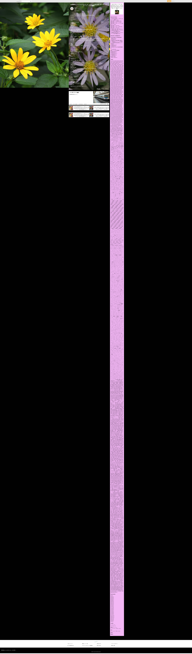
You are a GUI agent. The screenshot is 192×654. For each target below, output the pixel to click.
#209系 (70, 104)
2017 (111, 607)
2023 (111, 600)
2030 (111, 595)
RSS (112, 634)
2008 (111, 617)
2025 (111, 598)
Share (107, 88)
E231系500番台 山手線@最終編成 (116, 37)
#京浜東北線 (81, 104)
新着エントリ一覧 (85, 643)
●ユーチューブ (113, 625)
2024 (111, 599)
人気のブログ (99, 643)
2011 (111, 614)
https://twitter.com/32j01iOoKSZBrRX (79, 13)
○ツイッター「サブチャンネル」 (116, 628)
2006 (111, 619)
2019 (111, 604)
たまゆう (75, 7)
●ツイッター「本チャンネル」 (116, 631)
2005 (111, 621)
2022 (111, 601)
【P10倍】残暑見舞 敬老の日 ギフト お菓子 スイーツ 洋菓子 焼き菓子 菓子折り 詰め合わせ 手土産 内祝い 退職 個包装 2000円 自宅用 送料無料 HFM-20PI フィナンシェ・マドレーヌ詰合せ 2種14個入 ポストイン (81, 108)
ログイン (173, 1)
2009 (111, 616)
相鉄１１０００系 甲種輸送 (115, 50)
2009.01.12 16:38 (103, 104)
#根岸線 (85, 104)
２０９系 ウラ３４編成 (74, 92)
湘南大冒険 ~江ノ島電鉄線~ (115, 20)
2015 (111, 609)
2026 (111, 596)
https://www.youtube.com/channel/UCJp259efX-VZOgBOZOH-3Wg (84, 15)
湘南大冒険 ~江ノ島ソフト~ (115, 22)
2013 (111, 611)
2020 (111, 603)
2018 (111, 606)
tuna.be (96, 642)
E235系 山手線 (113, 56)
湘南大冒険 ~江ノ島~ (114, 25)
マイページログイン (114, 643)
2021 (111, 602)
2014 (111, 610)
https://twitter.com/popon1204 (81, 14)
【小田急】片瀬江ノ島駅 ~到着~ (116, 29)
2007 (111, 618)
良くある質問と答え (71, 645)
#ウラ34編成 (75, 104)
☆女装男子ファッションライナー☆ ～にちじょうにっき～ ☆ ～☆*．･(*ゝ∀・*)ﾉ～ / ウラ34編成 (89, 5)
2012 (111, 613)
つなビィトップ (70, 643)
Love (103, 88)
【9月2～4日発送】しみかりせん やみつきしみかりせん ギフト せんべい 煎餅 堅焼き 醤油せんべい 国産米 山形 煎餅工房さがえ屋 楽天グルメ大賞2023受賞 (101, 108)
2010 (111, 615)
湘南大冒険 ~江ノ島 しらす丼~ (115, 26)
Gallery (99, 88)
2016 (111, 608)
